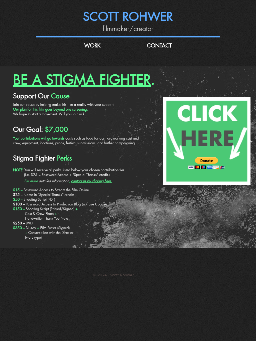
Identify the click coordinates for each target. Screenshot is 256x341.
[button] (206, 163)
